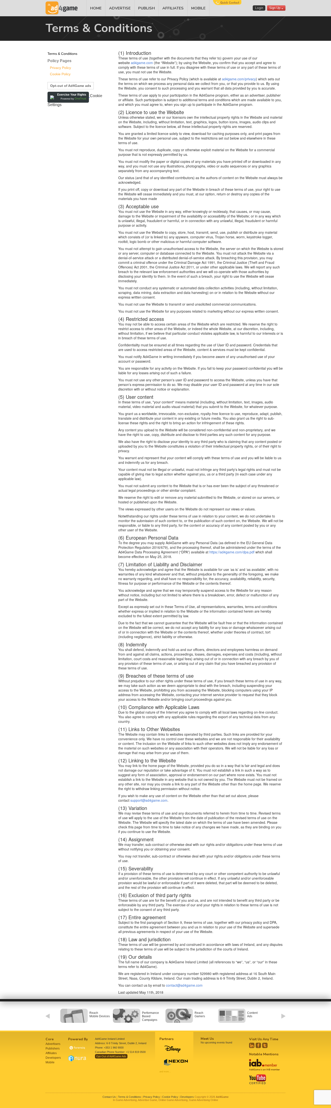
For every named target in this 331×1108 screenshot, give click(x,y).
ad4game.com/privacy (239, 78)
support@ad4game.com (148, 800)
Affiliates (51, 1053)
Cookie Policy (60, 74)
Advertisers (53, 1044)
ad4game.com (142, 62)
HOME (96, 8)
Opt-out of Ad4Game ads (70, 86)
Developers (53, 1057)
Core (50, 1039)
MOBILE (198, 8)
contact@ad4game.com (184, 985)
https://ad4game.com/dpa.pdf (231, 552)
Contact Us (109, 1096)
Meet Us (207, 1038)
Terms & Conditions (62, 54)
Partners (166, 1039)
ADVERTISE (120, 8)
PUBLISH (146, 8)
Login (259, 8)
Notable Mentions (263, 1054)
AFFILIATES (173, 8)
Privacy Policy (60, 68)
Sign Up (275, 8)
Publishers (53, 1048)
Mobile (50, 1062)
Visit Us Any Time (263, 1039)
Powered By (78, 1039)
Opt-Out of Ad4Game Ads (111, 1056)
